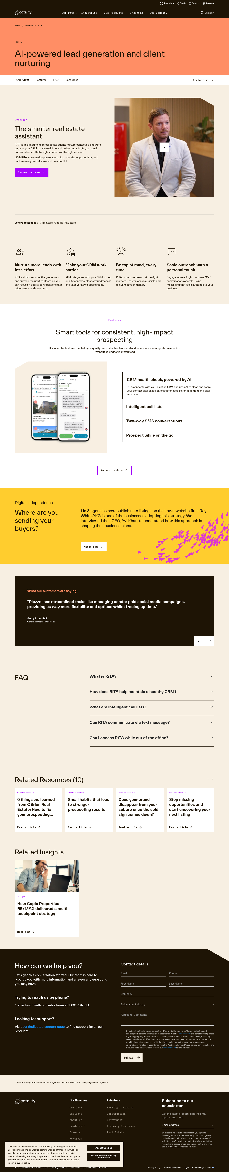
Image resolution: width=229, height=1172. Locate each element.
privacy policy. (23, 1163)
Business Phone (176, 969)
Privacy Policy (184, 1034)
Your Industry (126, 1000)
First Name (126, 979)
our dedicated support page (43, 1026)
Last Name (174, 979)
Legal (186, 1167)
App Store (47, 222)
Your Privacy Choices (201, 1167)
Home (17, 26)
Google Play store (65, 222)
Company (125, 989)
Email (123, 969)
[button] (169, 3)
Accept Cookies (103, 1148)
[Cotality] (23, 12)
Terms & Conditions (172, 1167)
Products (29, 26)
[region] (64, 1154)
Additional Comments (130, 1010)
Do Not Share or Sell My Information (103, 1156)
